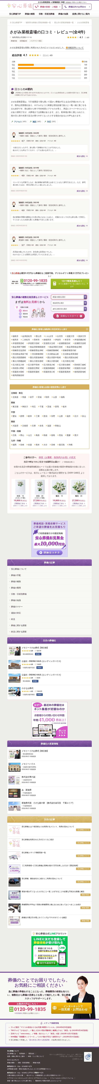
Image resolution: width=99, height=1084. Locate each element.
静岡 (22, 416)
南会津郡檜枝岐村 (37, 347)
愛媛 (69, 435)
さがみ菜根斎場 (83, 22)
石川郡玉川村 (18, 365)
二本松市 (26, 340)
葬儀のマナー (17, 607)
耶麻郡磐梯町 (53, 350)
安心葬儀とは (11, 1053)
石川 (76, 416)
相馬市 (15, 340)
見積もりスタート (69, 316)
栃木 (65, 406)
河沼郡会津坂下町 (20, 354)
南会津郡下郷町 (19, 347)
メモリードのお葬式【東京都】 (35, 648)
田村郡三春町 (80, 365)
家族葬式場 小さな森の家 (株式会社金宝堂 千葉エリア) (47, 803)
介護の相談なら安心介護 (15, 1075)
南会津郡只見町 (56, 347)
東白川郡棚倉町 (19, 361)
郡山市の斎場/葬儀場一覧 (64, 22)
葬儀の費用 (16, 588)
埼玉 (34, 406)
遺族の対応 (16, 613)
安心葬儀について (19, 569)
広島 (14, 435)
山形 (55, 397)
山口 (30, 435)
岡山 (22, 435)
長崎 (22, 445)
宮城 (40, 397)
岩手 (32, 397)
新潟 (45, 416)
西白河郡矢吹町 (71, 357)
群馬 (57, 406)
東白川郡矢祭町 (36, 361)
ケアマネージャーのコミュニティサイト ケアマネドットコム (27, 1078)
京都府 (25, 426)
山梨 (61, 416)
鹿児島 (62, 445)
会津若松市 (27, 336)
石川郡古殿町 (65, 365)
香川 (76, 435)
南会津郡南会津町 (74, 347)
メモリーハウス (28, 764)
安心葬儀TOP (15, 14)
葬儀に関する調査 (19, 625)
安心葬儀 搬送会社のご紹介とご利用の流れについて (42, 878)
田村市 (37, 340)
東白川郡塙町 (53, 361)
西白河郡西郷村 (19, 357)
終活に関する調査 (19, 632)
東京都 (15, 406)
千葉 (41, 406)
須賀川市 (70, 336)
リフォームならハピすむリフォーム (61, 1078)
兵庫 (34, 426)
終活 (13, 619)
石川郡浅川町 (49, 365)
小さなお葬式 (27, 688)
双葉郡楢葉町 (49, 368)
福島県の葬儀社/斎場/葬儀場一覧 (38, 22)
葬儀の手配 (16, 575)
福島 (63, 397)
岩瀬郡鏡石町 (65, 343)
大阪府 (15, 426)
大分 (45, 445)
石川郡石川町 (68, 361)
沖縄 (70, 445)
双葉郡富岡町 (65, 368)
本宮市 (68, 340)
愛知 (14, 416)
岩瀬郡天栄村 (80, 343)
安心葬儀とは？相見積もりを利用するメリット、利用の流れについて (48, 826)
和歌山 (58, 426)
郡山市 (39, 336)
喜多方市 (82, 336)
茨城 (49, 406)
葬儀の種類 (30, 14)
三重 (38, 416)
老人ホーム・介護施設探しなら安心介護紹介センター (44, 1075)
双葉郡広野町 (34, 368)
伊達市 (58, 340)
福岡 (14, 445)
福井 (69, 416)
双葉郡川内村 (80, 368)
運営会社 (31, 1053)
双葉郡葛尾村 (65, 372)
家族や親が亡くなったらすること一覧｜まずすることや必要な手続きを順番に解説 (53, 891)
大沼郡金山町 (53, 354)
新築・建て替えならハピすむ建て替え (19, 1081)
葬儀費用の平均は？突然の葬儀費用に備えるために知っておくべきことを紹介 (51, 904)
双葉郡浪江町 (49, 372)
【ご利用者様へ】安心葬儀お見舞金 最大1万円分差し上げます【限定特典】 (50, 865)
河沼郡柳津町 (37, 354)
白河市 (60, 336)
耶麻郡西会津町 (36, 350)
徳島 (53, 435)
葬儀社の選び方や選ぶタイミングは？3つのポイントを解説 (44, 917)
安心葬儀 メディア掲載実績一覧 (34, 852)
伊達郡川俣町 (34, 343)
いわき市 (49, 336)
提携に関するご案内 (81, 14)
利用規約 (68, 2)
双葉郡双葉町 (34, 372)
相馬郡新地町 (80, 372)
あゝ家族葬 (26, 790)
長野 (53, 416)
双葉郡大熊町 (18, 372)
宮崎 (53, 445)
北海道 (15, 397)
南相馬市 (47, 340)
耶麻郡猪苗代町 (69, 350)
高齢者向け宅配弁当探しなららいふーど (48, 1081)
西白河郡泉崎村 (36, 357)
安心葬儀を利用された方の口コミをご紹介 (38, 839)
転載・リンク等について (36, 1056)
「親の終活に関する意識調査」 (39, 1040)
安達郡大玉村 (49, 343)
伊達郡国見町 (18, 343)
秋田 (47, 397)
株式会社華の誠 (28, 777)
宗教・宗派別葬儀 (46, 14)
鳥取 (38, 435)
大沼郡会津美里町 (70, 354)
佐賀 (30, 445)
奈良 (41, 426)
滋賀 (49, 426)
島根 (45, 435)
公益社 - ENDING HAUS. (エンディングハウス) (41, 661)
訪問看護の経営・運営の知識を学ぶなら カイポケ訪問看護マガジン (29, 1069)
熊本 (38, 445)
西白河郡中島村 (54, 357)
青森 (24, 397)
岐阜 (30, 416)
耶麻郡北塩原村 (19, 350)
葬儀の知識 (63, 14)
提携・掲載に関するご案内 (16, 1056)
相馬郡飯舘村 (18, 375)
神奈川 (25, 406)
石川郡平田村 (34, 365)
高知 (61, 435)
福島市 (15, 336)
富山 (84, 416)
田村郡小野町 (18, 368)
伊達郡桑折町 (80, 340)
